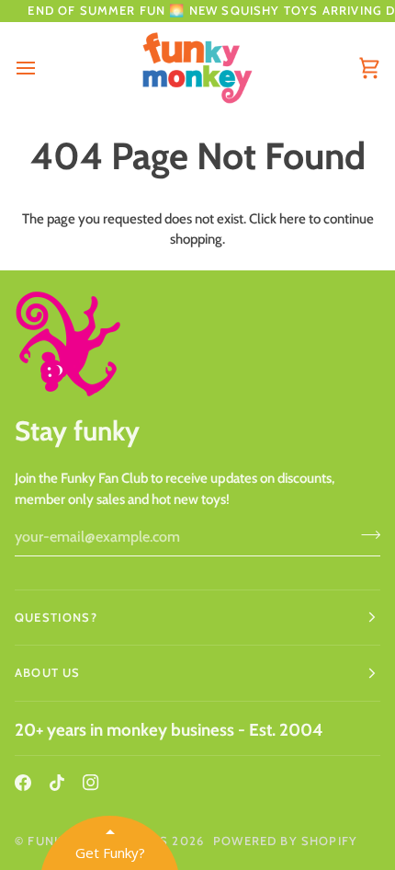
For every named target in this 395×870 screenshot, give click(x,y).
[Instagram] (91, 782)
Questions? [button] (56, 617)
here (292, 219)
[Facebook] (23, 782)
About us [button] (47, 672)
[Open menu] (42, 68)
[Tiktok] (57, 782)
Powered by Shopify (285, 840)
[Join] (365, 534)
